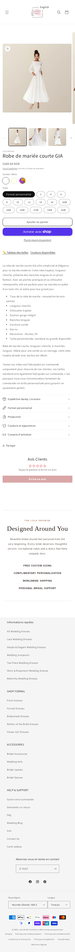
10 (18, 202)
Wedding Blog (14, 822)
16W (64, 202)
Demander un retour (18, 807)
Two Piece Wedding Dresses (22, 662)
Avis (9, 830)
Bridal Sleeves (15, 777)
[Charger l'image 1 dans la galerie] (18, 137)
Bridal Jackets (15, 769)
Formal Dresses (15, 708)
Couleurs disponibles (43, 252)
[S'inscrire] (55, 869)
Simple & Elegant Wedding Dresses (26, 647)
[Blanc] (6, 181)
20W (22, 210)
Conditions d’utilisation (20, 939)
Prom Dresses (14, 700)
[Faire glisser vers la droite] (71, 138)
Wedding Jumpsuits (18, 655)
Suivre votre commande (20, 799)
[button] (7, 12)
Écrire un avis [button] (37, 479)
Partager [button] (11, 445)
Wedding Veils (15, 761)
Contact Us (13, 838)
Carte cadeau (14, 846)
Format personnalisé (18, 194)
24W (49, 210)
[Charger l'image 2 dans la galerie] (37, 137)
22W (35, 210)
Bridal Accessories (17, 753)
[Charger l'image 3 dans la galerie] (57, 137)
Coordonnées (64, 939)
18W (8, 210)
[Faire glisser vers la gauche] (4, 138)
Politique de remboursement (28, 934)
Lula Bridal (24, 929)
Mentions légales (39, 944)
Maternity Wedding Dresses (22, 678)
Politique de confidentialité (57, 934)
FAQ (9, 815)
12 (29, 202)
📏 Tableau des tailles (15, 252)
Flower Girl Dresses (18, 731)
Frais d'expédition (10, 168)
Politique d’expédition (44, 939)
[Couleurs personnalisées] (22, 181)
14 (40, 202)
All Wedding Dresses (18, 631)
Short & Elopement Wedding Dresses (27, 670)
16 (52, 202)
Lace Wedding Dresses (19, 639)
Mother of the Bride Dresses (22, 724)
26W (63, 210)
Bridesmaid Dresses (18, 716)
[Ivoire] (14, 181)
